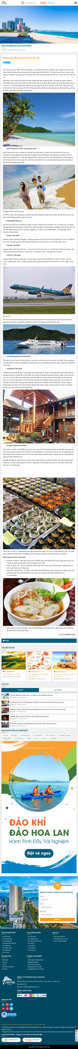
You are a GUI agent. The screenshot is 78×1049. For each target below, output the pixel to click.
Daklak (29, 738)
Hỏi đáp (4, 969)
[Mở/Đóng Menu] (76, 3)
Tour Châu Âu (32, 948)
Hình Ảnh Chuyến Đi (8, 967)
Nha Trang (54, 738)
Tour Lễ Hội (5, 952)
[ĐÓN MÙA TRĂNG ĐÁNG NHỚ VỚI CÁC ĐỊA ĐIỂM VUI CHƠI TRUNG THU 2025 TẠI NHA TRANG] (5, 710)
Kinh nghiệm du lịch (9, 671)
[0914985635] (76, 1040)
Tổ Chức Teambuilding (59, 941)
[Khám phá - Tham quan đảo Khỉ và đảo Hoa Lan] (39, 807)
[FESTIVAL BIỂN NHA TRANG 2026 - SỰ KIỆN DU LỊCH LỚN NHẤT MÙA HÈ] (5, 696)
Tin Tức (4, 964)
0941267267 (23, 984)
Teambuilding (7, 738)
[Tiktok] (11, 1008)
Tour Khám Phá (50, 735)
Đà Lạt (36, 738)
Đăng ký (57, 919)
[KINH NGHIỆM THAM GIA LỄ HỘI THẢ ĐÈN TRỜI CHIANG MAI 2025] (5, 718)
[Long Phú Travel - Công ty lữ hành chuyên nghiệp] (8, 981)
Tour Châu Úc (32, 950)
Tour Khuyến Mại (7, 939)
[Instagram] (7, 1008)
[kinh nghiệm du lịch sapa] (14, 660)
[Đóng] (76, 1028)
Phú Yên (44, 738)
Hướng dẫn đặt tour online (36, 969)
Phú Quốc (14, 735)
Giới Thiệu (5, 960)
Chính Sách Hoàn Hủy (34, 964)
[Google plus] (7, 1004)
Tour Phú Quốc (25, 735)
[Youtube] (3, 1008)
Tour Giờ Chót (6, 936)
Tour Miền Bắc (6, 945)
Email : (42, 904)
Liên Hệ (4, 962)
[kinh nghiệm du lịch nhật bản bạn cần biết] (39, 660)
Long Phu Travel (32, 999)
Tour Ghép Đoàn (38, 735)
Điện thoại (43, 911)
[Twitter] (11, 1004)
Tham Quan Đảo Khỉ (59, 936)
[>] (74, 666)
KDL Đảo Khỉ (35, 1039)
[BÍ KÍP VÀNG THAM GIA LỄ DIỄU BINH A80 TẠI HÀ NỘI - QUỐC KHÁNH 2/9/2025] (5, 725)
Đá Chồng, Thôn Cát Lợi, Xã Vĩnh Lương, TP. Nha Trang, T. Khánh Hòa (39, 981)
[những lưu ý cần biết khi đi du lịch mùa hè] (65, 660)
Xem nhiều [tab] (57, 690)
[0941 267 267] (76, 1034)
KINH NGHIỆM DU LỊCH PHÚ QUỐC (17, 50)
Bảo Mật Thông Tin (33, 962)
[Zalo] (76, 1031)
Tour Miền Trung (7, 948)
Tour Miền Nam (6, 950)
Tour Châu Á (31, 945)
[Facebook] (3, 1004)
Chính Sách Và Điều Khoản (35, 960)
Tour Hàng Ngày (7, 941)
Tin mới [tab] (20, 690)
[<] (4, 666)
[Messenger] (76, 1037)
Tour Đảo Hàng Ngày (65, 735)
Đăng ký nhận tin (5, 887)
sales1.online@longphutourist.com (29, 987)
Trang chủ (4, 50)
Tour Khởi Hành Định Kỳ (9, 943)
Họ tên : (42, 896)
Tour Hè (5, 735)
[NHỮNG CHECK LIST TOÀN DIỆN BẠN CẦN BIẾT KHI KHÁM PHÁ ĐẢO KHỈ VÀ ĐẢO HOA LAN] (5, 703)
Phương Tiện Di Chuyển (35, 967)
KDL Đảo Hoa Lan (13, 1039)
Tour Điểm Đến (19, 738)
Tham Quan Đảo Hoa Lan (60, 939)
